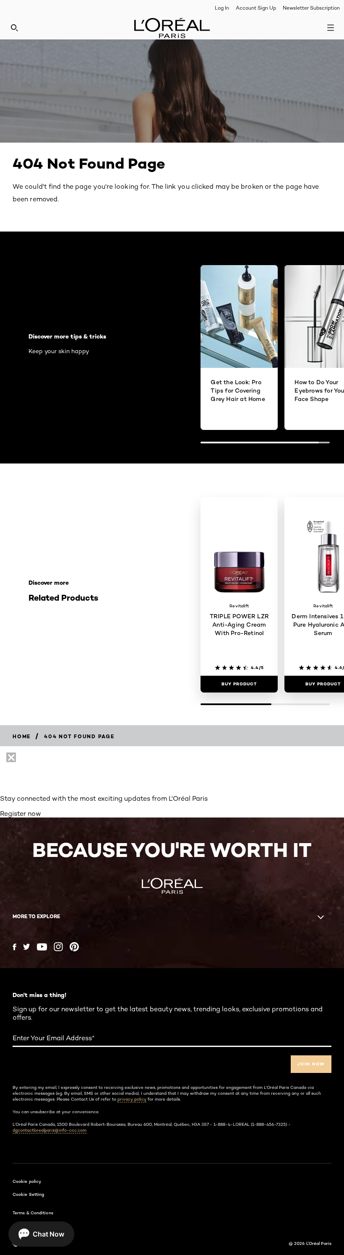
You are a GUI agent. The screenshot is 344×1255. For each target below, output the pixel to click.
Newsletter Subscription (311, 8)
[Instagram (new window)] (58, 946)
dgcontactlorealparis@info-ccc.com (49, 1130)
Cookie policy (27, 1181)
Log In (222, 8)
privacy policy (131, 1098)
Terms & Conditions (33, 1212)
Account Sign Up (256, 8)
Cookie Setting (28, 1194)
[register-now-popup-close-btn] (11, 757)
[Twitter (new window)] (26, 946)
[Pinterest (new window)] (74, 946)
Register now (20, 814)
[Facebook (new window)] (14, 946)
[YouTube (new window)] (42, 946)
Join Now (311, 1064)
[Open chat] (41, 1234)
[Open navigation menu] (330, 27)
